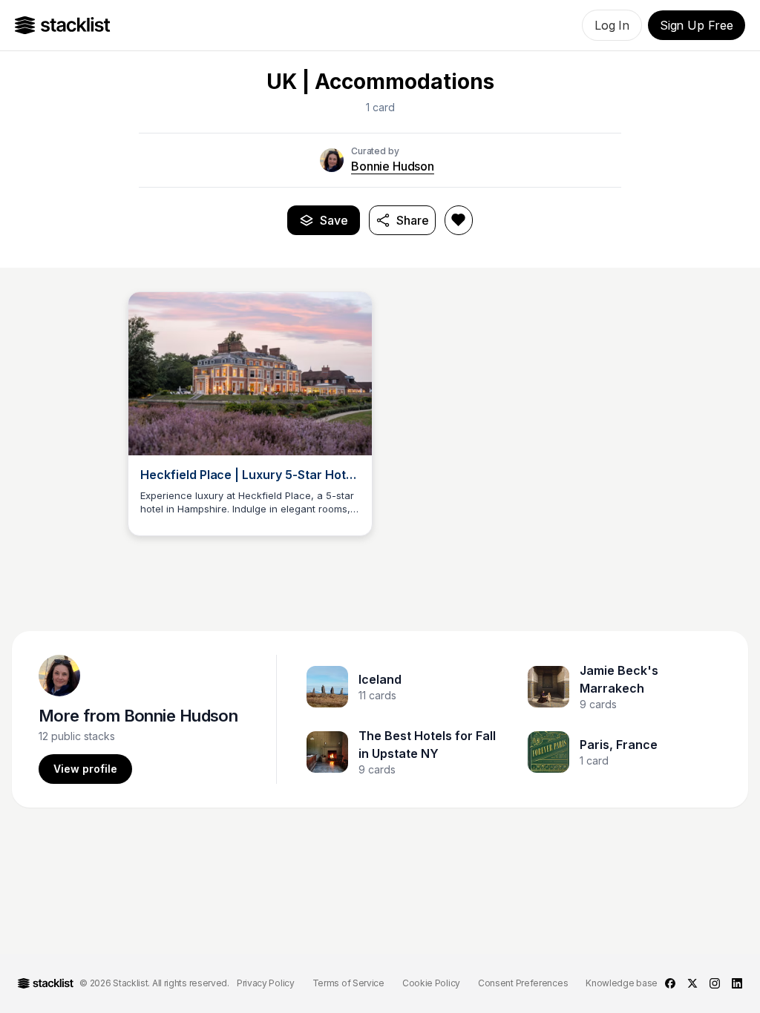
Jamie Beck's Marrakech (619, 679)
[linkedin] (737, 983)
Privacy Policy (266, 983)
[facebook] (670, 983)
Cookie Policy (431, 983)
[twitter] (692, 983)
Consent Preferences (523, 983)
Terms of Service (348, 983)
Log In (611, 25)
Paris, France (619, 744)
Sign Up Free (696, 25)
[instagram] (715, 983)
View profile (85, 768)
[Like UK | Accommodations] (459, 220)
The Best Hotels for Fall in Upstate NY (427, 744)
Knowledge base (622, 983)
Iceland (380, 679)
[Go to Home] (63, 25)
